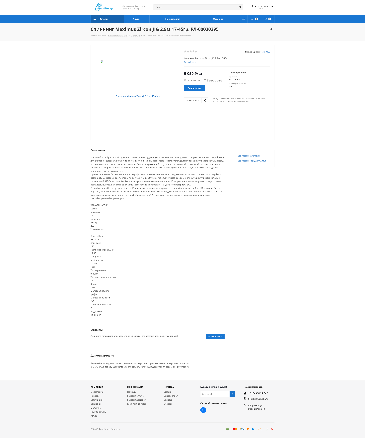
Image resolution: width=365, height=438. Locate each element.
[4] (193, 51)
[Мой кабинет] (244, 19)
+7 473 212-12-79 (264, 6)
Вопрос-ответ (171, 395)
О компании (97, 391)
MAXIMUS (265, 52)
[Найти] (240, 7)
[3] (190, 51)
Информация (135, 386)
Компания (97, 386)
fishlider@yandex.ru (258, 398)
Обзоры (168, 403)
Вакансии (96, 403)
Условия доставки (136, 399)
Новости (95, 395)
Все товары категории (249, 155)
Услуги (94, 415)
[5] (196, 51)
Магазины (96, 407)
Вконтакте (203, 410)
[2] (188, 51)
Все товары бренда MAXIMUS (252, 160)
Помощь (131, 391)
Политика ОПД (98, 411)
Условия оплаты (135, 395)
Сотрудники (97, 399)
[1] (185, 51)
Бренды (168, 399)
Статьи (167, 391)
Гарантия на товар (137, 403)
